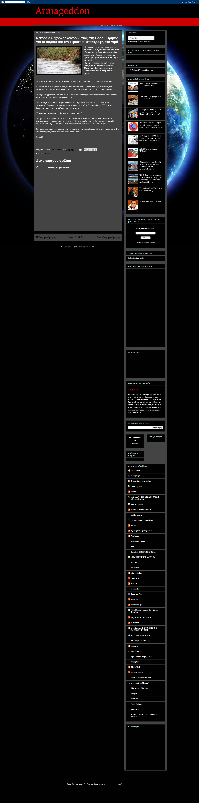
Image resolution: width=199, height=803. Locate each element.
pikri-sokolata (136, 572)
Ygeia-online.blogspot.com (142, 656)
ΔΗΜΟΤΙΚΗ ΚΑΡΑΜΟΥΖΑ (143, 557)
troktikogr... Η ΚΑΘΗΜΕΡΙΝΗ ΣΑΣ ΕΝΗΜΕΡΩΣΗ (144, 628)
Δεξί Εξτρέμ (136, 486)
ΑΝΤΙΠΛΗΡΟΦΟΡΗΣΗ (141, 509)
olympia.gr (135, 475)
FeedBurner (150, 242)
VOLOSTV (135, 546)
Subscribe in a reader (136, 258)
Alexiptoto (135, 661)
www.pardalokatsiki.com (141, 677)
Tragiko (134, 693)
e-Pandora (135, 622)
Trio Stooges (136, 651)
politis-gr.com (136, 514)
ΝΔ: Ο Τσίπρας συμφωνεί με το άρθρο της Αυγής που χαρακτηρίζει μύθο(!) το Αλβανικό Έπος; (150, 178)
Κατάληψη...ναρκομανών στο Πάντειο (150, 97)
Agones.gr (112, 25)
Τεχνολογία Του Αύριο (141, 617)
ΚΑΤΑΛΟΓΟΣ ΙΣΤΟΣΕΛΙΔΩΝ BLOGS (144, 715)
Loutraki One (136, 594)
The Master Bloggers (139, 688)
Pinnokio (134, 709)
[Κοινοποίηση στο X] (90, 149)
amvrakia (135, 567)
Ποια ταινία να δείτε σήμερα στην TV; (148, 84)
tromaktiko (135, 470)
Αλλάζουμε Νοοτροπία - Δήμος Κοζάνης (145, 610)
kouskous (134, 645)
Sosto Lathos (136, 704)
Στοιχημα (119, 25)
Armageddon (57, 150)
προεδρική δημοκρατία (141, 530)
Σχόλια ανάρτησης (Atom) (83, 246)
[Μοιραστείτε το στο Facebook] (93, 149)
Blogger (128, 784)
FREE (133, 525)
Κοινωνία (47, 153)
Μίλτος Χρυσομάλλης (140, 640)
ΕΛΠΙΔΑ (134, 562)
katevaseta (135, 599)
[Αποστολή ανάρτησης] (80, 150)
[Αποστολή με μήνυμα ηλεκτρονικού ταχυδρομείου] (85, 149)
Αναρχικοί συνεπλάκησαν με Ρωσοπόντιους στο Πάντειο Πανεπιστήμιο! (150, 111)
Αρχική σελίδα (76, 237)
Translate (146, 41)
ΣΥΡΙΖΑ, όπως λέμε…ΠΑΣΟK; (148, 150)
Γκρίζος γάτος (137, 504)
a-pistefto (135, 588)
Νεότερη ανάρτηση (46, 237)
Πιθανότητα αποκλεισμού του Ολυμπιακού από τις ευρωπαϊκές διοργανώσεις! (151, 124)
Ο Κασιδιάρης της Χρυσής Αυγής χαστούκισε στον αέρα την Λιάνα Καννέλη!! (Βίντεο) (150, 165)
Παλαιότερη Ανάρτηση (108, 237)
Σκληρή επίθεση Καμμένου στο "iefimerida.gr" (150, 189)
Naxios (133, 491)
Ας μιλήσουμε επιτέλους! (142, 520)
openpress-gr (136, 604)
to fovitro (135, 578)
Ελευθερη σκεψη (138, 541)
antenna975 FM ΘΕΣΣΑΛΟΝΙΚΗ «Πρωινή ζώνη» (145, 497)
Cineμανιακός (137, 672)
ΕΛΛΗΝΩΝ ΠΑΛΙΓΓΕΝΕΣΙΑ (143, 551)
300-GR (134, 583)
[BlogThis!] (88, 149)
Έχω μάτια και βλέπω (141, 481)
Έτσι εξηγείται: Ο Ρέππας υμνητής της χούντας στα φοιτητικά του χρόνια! (150, 138)
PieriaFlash (135, 667)
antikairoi (135, 698)
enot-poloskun (111, 784)
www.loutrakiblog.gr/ (140, 682)
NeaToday (135, 536)
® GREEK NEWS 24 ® (140, 635)
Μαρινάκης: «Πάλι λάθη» (150, 201)
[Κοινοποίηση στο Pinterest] (95, 149)
